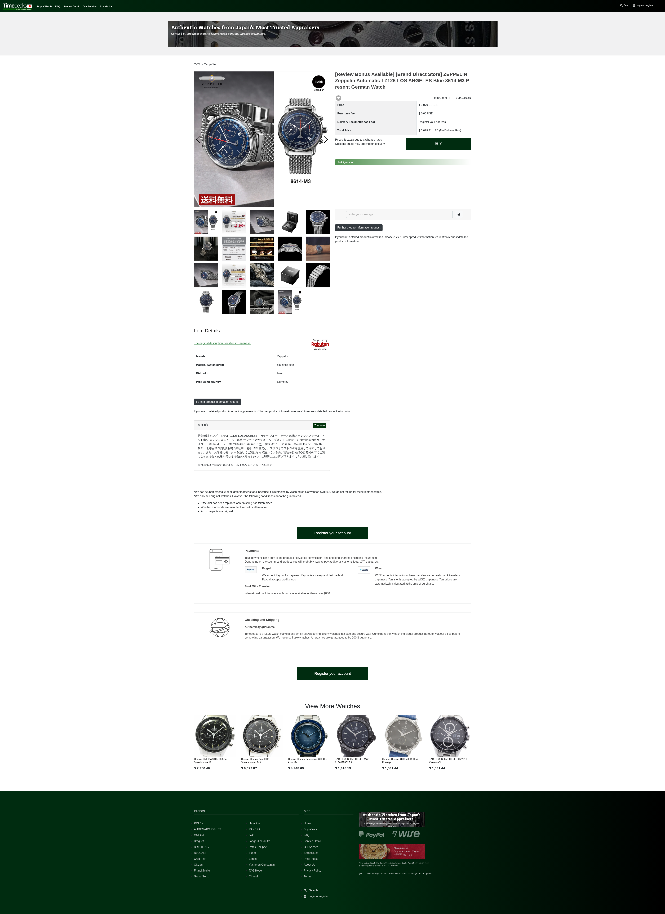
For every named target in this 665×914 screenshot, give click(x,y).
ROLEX (198, 823)
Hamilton (254, 823)
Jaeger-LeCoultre (259, 841)
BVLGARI (200, 852)
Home (307, 823)
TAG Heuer (256, 870)
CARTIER (200, 858)
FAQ (57, 6)
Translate (319, 425)
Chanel (253, 876)
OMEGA (199, 835)
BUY (438, 144)
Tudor (252, 852)
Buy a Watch (44, 6)
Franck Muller (202, 870)
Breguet (199, 841)
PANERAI (255, 829)
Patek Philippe (258, 847)
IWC (251, 835)
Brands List (106, 6)
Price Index (311, 858)
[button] (198, 139)
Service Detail (71, 6)
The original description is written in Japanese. (222, 343)
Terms (307, 876)
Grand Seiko (201, 876)
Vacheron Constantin (262, 864)
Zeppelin (210, 64)
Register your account (332, 533)
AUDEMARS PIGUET (207, 829)
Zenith (253, 858)
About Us (309, 864)
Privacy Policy (312, 870)
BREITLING (201, 847)
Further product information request (358, 227)
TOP (197, 64)
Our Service (89, 6)
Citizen (198, 864)
